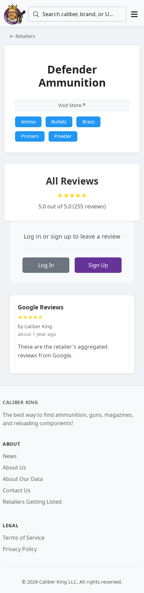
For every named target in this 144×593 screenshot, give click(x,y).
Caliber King (20, 402)
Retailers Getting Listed (32, 501)
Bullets (59, 121)
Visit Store (72, 105)
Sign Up (98, 265)
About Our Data (23, 479)
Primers (30, 136)
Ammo (28, 121)
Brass (88, 121)
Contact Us (16, 490)
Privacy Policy (20, 549)
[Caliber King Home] (14, 14)
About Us (14, 467)
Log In (46, 265)
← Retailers (22, 36)
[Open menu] (134, 14)
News (10, 456)
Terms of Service (24, 537)
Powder (63, 136)
